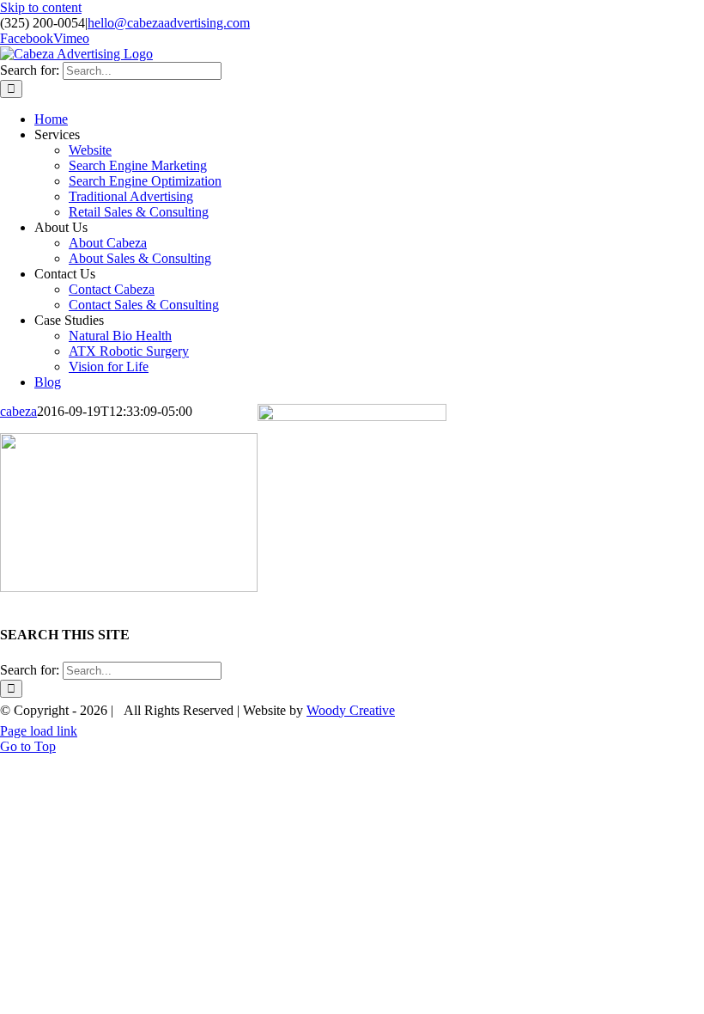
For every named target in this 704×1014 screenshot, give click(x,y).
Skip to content (41, 7)
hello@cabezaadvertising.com (169, 22)
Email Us (668, 705)
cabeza (18, 411)
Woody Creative (350, 710)
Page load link (38, 731)
